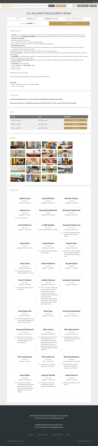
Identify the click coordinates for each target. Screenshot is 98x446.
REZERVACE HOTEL (61, 5)
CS (96, 2)
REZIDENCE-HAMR (82, 5)
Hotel (14, 5)
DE (94, 2)
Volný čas (39, 5)
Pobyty (20, 5)
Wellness (26, 5)
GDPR (68, 434)
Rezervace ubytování (43, 434)
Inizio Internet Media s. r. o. (84, 441)
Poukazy (51, 5)
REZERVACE (93, 5)
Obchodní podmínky (57, 434)
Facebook (30, 434)
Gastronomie (33, 5)
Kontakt (46, 5)
